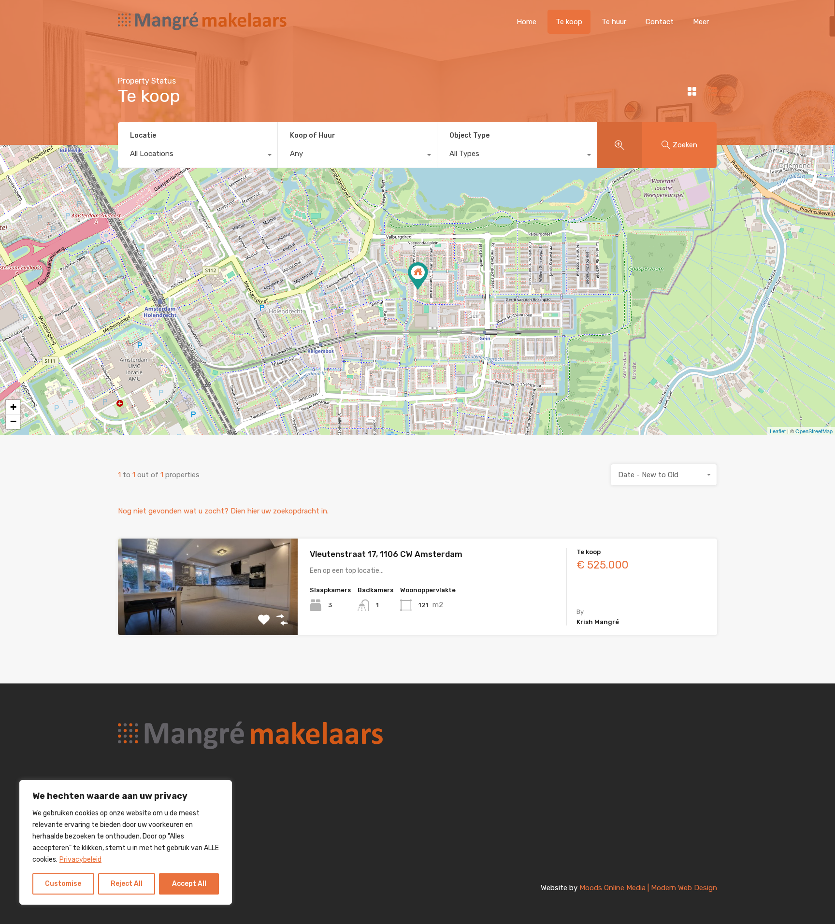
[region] (125, 842)
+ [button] (13, 407)
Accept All (189, 884)
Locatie (143, 135)
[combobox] (197, 156)
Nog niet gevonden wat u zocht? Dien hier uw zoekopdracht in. (223, 511)
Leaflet (778, 431)
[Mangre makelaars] (202, 29)
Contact (660, 21)
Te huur (614, 21)
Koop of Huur (312, 135)
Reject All (127, 884)
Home (526, 21)
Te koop (569, 21)
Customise (63, 884)
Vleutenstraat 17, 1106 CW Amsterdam (386, 554)
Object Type (469, 135)
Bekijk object (208, 616)
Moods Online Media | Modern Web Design (648, 887)
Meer (701, 21)
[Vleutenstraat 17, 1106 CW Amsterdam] (418, 276)
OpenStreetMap (814, 431)
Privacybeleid (80, 859)
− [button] (13, 421)
